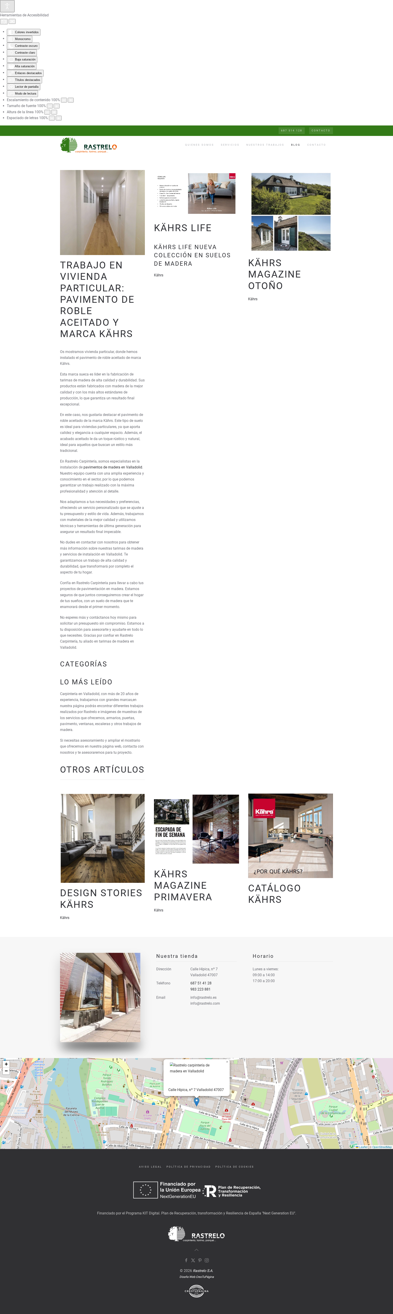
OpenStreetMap (382, 1147)
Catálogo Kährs (274, 894)
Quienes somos (199, 144)
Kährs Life (183, 227)
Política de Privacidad (188, 1166)
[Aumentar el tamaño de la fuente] (57, 106)
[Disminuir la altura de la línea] (47, 112)
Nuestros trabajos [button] (265, 144)
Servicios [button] (230, 144)
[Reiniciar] (4, 21)
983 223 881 (200, 989)
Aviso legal (150, 1166)
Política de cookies (234, 1166)
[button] (196, 1102)
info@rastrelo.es (203, 997)
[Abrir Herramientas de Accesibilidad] (7, 6)
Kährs (158, 275)
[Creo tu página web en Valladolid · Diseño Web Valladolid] (196, 1291)
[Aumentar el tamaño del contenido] (71, 100)
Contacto (316, 144)
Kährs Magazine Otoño (274, 274)
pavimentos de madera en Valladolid (112, 467)
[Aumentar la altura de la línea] (54, 112)
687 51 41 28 (201, 983)
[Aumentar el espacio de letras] (59, 118)
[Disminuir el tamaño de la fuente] (50, 106)
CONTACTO (321, 130)
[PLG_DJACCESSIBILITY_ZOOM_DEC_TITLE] (64, 100)
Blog (295, 144)
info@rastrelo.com (205, 1003)
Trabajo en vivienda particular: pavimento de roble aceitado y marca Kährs (97, 299)
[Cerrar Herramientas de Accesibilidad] (12, 21)
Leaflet (363, 1147)
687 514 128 (291, 130)
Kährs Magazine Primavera (183, 885)
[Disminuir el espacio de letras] (52, 118)
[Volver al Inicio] (89, 145)
